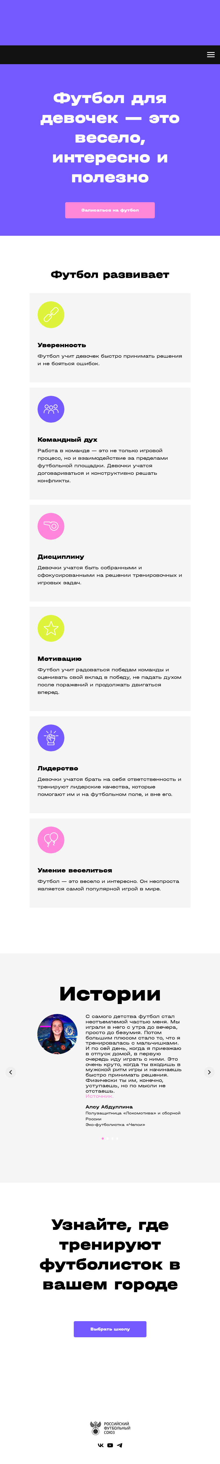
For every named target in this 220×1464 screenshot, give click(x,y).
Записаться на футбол (110, 490)
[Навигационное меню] (211, 54)
